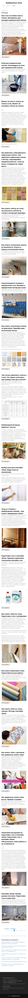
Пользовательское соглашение (15, 980)
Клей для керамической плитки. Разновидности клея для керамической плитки (13, 65)
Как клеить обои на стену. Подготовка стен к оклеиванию (13, 615)
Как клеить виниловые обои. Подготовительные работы (13, 672)
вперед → (13, 928)
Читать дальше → (6, 57)
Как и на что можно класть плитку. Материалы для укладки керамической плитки (13, 17)
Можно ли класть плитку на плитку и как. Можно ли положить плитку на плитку (12, 103)
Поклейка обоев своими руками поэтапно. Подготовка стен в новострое (13, 896)
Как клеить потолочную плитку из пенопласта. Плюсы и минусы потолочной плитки (13, 247)
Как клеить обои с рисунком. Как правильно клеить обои (13, 753)
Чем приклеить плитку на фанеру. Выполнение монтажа (13, 961)
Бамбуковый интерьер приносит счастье (10, 426)
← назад (6, 928)
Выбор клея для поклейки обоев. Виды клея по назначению (12, 469)
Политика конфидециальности (9, 982)
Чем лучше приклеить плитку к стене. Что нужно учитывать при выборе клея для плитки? (14, 377)
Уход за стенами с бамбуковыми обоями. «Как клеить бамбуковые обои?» (12, 511)
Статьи (13, 5)
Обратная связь (6, 986)
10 (21, 930)
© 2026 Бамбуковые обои (8, 978)
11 (24, 930)
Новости (9, 5)
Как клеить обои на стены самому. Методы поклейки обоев (12, 711)
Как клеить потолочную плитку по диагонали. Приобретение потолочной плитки (13, 328)
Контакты (5, 980)
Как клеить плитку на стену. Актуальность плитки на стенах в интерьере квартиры (13, 210)
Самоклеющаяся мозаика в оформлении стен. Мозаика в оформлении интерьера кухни (13, 285)
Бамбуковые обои (14, 2)
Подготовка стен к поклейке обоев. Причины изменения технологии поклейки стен (12, 558)
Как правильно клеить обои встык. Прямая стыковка (12, 798)
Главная (3, 5)
